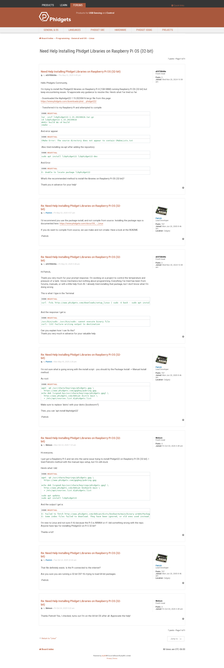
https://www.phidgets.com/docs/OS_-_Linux (81, 223)
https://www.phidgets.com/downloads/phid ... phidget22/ (69, 101)
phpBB (103, 656)
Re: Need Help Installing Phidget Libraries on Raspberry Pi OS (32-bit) (81, 207)
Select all (52, 113)
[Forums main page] (56, 17)
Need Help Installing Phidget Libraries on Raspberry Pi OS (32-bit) (96, 51)
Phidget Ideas (144, 29)
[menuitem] (109, 658)
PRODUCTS (48, 5)
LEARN (63, 5)
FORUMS (78, 5)
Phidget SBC (98, 29)
